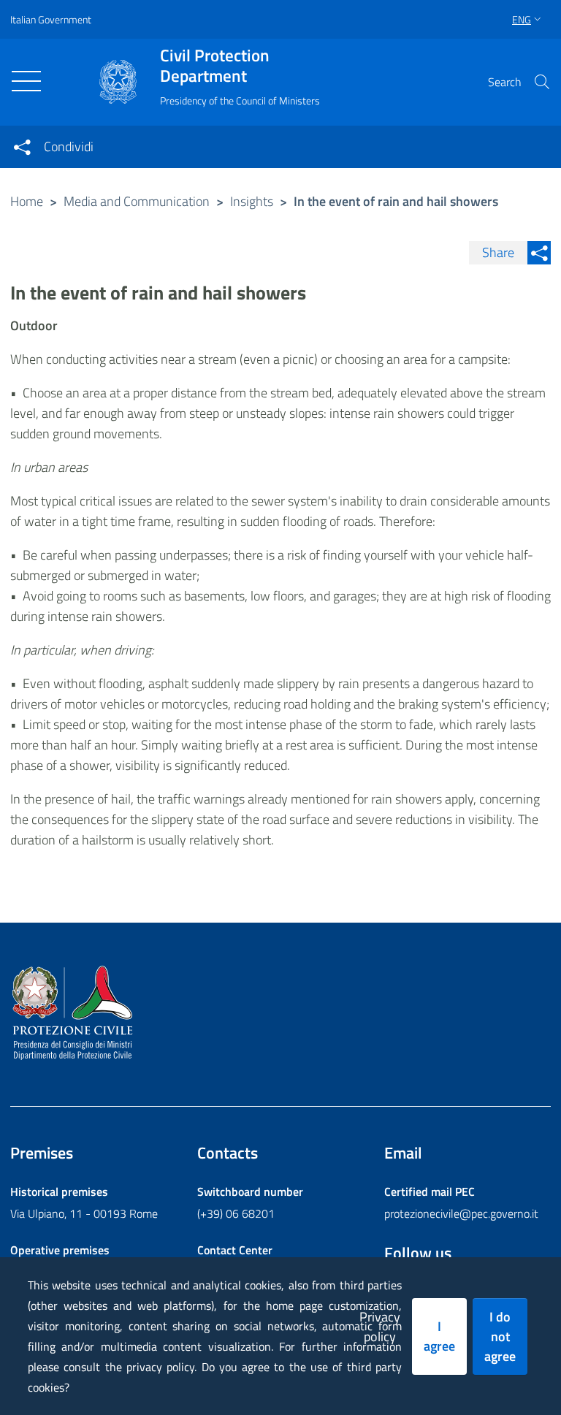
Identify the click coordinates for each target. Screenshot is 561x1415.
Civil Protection (215, 65)
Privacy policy (379, 1326)
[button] (542, 82)
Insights (251, 201)
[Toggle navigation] (26, 81)
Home (26, 201)
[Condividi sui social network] (22, 147)
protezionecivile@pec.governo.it (461, 1213)
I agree (439, 1336)
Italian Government (50, 19)
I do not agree (500, 1336)
